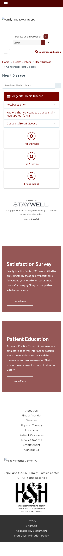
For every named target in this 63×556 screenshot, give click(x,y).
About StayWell (31, 219)
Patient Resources (31, 435)
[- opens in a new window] (46, 36)
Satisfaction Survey (29, 264)
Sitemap (31, 525)
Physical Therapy (31, 425)
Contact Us (31, 449)
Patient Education (28, 339)
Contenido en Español (50, 52)
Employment (31, 444)
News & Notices (31, 440)
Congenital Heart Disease (21, 66)
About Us (31, 410)
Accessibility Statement (31, 530)
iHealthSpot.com (36, 511)
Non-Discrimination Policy (31, 535)
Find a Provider (32, 415)
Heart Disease (43, 61)
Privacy (31, 521)
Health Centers (22, 61)
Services (31, 420)
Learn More (20, 301)
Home (5, 61)
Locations (31, 430)
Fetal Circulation (16, 104)
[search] (28, 85)
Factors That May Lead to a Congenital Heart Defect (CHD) (30, 114)
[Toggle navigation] (6, 52)
